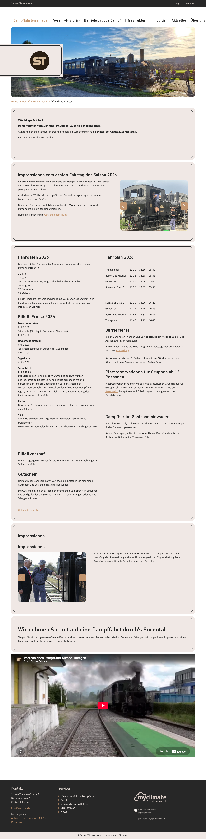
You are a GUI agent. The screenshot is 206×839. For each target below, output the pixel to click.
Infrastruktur (135, 20)
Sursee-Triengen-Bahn (22, 3)
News (64, 811)
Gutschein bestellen (29, 510)
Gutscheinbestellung (55, 214)
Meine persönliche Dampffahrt (78, 796)
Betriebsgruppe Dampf (102, 20)
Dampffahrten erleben (31, 20)
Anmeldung (122, 350)
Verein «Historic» (66, 20)
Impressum (110, 835)
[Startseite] (39, 60)
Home (14, 101)
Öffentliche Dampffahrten (75, 804)
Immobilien (159, 20)
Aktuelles (179, 20)
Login (178, 3)
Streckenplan (68, 807)
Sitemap (123, 835)
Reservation (111, 391)
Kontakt (190, 3)
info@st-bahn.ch (20, 808)
